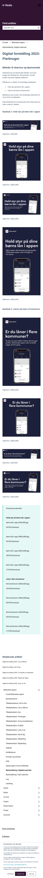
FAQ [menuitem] (7, 761)
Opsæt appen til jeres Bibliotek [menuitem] (17, 766)
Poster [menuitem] (6, 810)
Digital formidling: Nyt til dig (11, 667)
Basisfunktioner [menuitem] (11, 699)
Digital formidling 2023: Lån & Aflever (15, 662)
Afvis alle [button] (31, 874)
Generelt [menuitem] (7, 815)
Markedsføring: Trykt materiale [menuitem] (17, 775)
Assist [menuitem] (6, 788)
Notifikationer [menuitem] (11, 752)
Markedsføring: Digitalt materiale (15, 47)
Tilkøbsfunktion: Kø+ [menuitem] (13, 712)
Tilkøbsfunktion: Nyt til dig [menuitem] (15, 734)
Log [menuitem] (7, 779)
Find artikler (9, 23)
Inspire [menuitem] (6, 801)
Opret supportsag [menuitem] (8, 829)
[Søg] (38, 28)
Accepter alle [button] (20, 874)
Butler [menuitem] (6, 792)
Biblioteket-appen (18, 42)
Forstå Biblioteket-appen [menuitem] (15, 694)
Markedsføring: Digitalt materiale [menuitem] (18, 770)
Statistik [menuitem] (9, 748)
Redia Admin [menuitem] (8, 806)
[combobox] (20, 28)
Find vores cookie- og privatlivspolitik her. (15, 864)
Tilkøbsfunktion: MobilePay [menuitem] (16, 739)
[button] (38, 690)
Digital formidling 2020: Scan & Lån (14, 683)
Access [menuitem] (6, 797)
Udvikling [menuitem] (9, 783)
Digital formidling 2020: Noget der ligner (16, 678)
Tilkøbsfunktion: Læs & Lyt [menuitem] (15, 730)
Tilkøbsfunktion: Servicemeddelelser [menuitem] (19, 721)
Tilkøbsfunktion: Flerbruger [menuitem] (16, 717)
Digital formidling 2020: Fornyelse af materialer (18, 672)
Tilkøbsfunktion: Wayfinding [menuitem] (16, 743)
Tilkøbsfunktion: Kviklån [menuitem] (14, 725)
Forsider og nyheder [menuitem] (13, 757)
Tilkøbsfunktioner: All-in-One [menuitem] (16, 703)
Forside (5, 42)
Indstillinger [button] (10, 874)
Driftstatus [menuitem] (5, 836)
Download (15, 527)
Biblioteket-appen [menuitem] (10, 690)
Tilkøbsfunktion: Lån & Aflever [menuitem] (17, 708)
